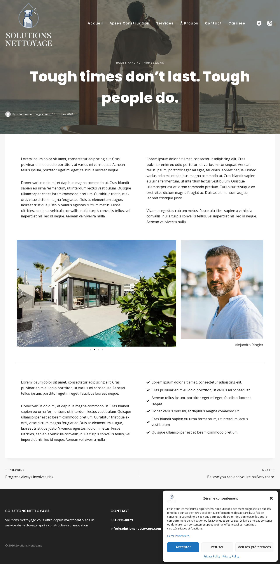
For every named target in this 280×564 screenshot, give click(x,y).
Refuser (217, 547)
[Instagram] (270, 23)
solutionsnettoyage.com (32, 114)
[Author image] (8, 114)
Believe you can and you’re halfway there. (241, 473)
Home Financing (128, 62)
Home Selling (154, 62)
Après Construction (130, 23)
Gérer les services (178, 536)
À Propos (189, 23)
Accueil (95, 23)
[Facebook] (259, 23)
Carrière (236, 23)
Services (165, 23)
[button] (271, 498)
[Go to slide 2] (94, 349)
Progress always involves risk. (29, 473)
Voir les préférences (254, 547)
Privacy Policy (212, 556)
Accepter (183, 547)
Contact (213, 23)
